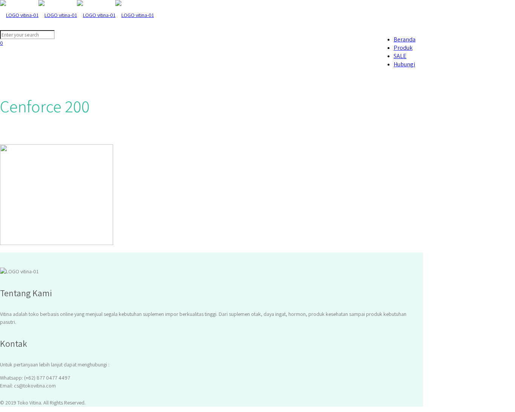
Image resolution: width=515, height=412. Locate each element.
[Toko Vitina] (77, 15)
